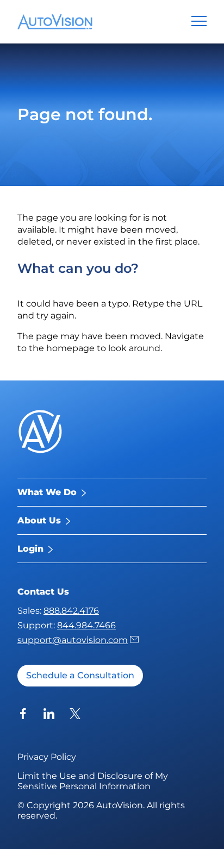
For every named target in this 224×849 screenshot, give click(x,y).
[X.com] (75, 714)
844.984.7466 (86, 625)
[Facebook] (22, 714)
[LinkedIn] (48, 714)
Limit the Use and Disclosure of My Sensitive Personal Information (92, 781)
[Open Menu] (199, 21)
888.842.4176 (71, 610)
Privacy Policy (46, 757)
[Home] (54, 21)
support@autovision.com (72, 640)
